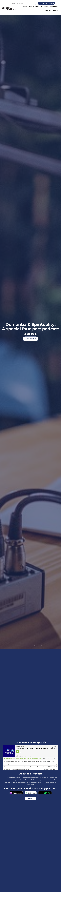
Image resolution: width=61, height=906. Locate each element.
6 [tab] (44, 645)
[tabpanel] (30, 332)
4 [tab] (39, 645)
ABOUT (31, 7)
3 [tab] (37, 645)
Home (25, 7)
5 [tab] (41, 645)
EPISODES (38, 7)
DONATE (55, 10)
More (30, 798)
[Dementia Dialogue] (9, 8)
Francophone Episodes (46, 3)
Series (46, 7)
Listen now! (30, 336)
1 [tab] (32, 645)
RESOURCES (54, 7)
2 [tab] (34, 645)
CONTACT (48, 10)
